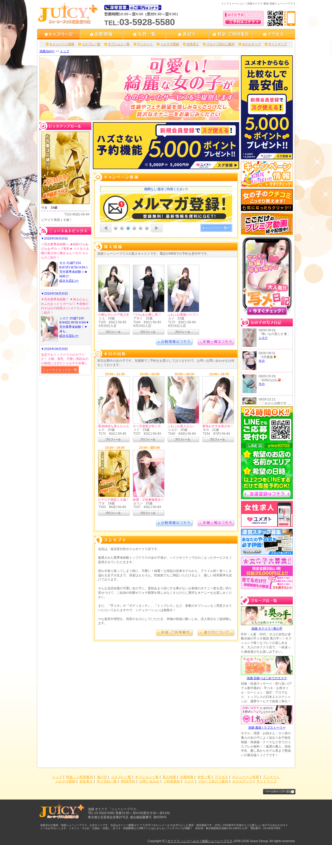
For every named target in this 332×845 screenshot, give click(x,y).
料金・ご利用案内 (79, 777)
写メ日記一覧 (107, 781)
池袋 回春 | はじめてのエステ (267, 678)
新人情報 (169, 777)
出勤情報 (186, 777)
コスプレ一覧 (91, 44)
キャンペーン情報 (61, 44)
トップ (64, 51)
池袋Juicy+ (47, 51)
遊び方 (102, 777)
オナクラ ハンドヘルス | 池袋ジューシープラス (200, 841)
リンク (189, 781)
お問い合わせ (149, 781)
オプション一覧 (119, 44)
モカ (262, 360)
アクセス (221, 777)
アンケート (145, 44)
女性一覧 (204, 777)
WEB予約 (128, 781)
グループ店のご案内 (220, 44)
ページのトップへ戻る (279, 791)
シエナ (263, 338)
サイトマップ (277, 44)
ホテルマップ (251, 44)
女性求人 (192, 44)
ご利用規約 (171, 781)
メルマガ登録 (169, 44)
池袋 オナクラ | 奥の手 (266, 628)
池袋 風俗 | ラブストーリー (267, 727)
